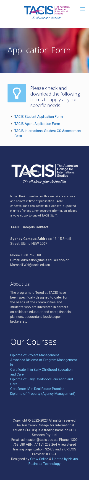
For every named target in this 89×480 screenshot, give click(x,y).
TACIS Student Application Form (38, 117)
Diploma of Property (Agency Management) (42, 394)
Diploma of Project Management (34, 355)
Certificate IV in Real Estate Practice (37, 389)
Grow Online (39, 459)
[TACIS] (44, 12)
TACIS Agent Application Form (37, 124)
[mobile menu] (83, 9)
